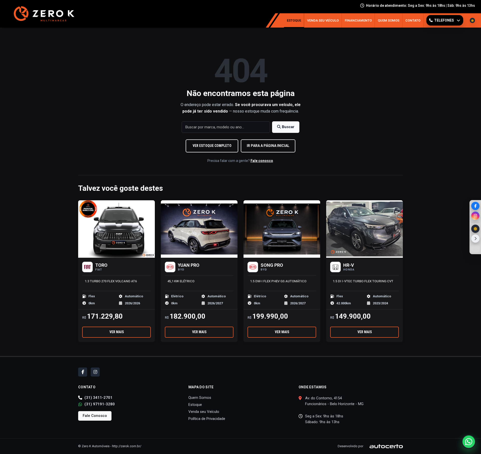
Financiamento (358, 20)
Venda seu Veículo (323, 20)
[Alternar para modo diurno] (475, 229)
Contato (412, 20)
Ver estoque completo (212, 146)
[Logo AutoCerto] (383, 446)
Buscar (287, 127)
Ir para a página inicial (268, 146)
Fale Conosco (95, 415)
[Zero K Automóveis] (42, 14)
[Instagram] (475, 216)
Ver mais (116, 332)
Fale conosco (262, 161)
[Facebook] (475, 206)
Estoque (294, 20)
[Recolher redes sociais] (475, 238)
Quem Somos (388, 20)
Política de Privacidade (206, 418)
